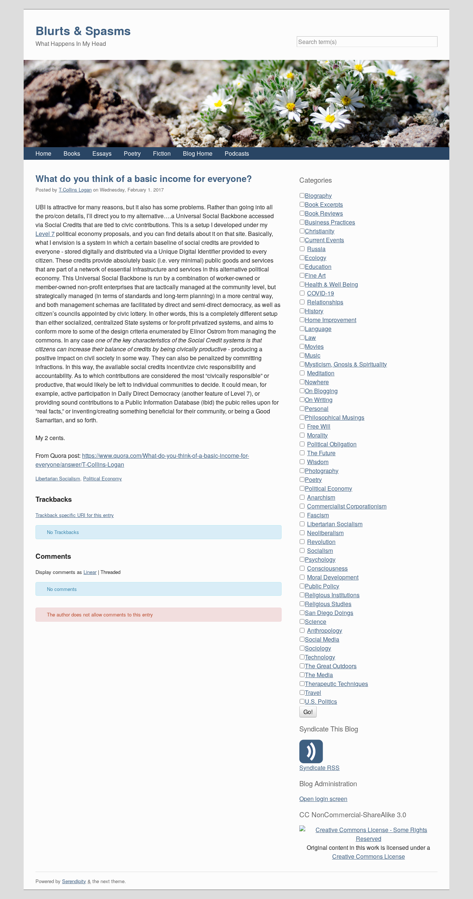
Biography (318, 195)
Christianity (319, 231)
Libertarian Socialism (57, 478)
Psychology (320, 559)
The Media (319, 674)
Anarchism (321, 497)
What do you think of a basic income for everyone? (143, 178)
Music (312, 355)
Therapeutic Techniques (336, 683)
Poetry (132, 153)
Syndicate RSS (319, 767)
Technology (320, 657)
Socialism (320, 550)
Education (318, 266)
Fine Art (315, 275)
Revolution (321, 541)
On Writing (319, 399)
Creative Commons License (368, 856)
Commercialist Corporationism (347, 506)
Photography (321, 470)
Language (318, 328)
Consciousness (327, 568)
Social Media (322, 639)
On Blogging (321, 390)
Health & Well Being (331, 284)
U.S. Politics (321, 701)
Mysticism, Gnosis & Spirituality (346, 364)
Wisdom (318, 461)
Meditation (320, 373)
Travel (313, 692)
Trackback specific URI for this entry (74, 514)
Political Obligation (332, 444)
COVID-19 (320, 293)
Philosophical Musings (334, 417)
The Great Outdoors (331, 666)
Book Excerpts (324, 204)
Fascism (318, 515)
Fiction (162, 153)
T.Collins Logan (75, 189)
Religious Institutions (332, 595)
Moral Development (332, 577)
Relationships (325, 302)
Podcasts (237, 153)
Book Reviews (324, 213)
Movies (314, 346)
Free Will (318, 426)
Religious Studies (328, 603)
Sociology (318, 648)
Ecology (315, 257)
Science (315, 621)
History (314, 311)
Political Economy (102, 478)
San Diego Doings (329, 612)
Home (43, 153)
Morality (317, 435)
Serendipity (74, 881)
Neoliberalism (325, 532)
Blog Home (197, 153)
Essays (102, 153)
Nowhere (317, 382)
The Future (321, 453)
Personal (317, 408)
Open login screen (323, 798)
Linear (90, 571)
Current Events (324, 240)
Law (310, 337)
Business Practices (330, 222)
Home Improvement (330, 319)
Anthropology (324, 630)
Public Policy (322, 586)
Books (72, 153)
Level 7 (45, 233)
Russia (316, 248)
